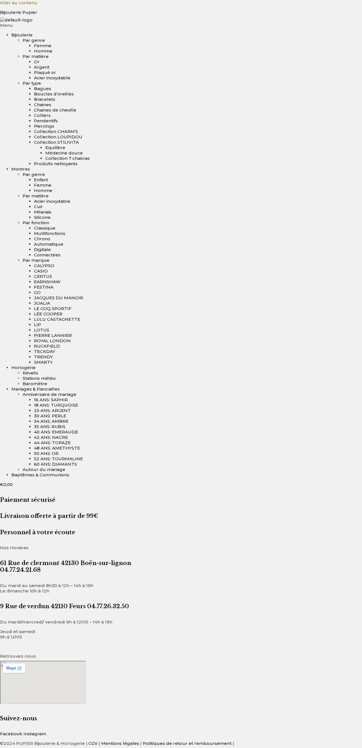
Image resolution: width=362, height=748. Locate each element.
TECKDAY (44, 351)
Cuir (38, 206)
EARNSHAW (47, 281)
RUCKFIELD (47, 346)
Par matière (36, 56)
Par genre (34, 40)
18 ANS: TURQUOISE (56, 405)
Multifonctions (49, 233)
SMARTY (43, 362)
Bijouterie (22, 35)
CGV (93, 743)
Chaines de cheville (55, 110)
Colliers (42, 115)
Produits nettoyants (55, 163)
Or (37, 61)
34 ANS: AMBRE (51, 421)
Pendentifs (46, 120)
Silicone (42, 217)
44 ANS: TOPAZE (52, 442)
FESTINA (43, 287)
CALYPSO (44, 265)
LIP (37, 324)
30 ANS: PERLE (50, 415)
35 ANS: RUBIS (49, 426)
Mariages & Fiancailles (35, 389)
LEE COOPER (48, 314)
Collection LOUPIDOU (58, 136)
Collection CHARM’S (56, 131)
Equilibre (55, 147)
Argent (41, 67)
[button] (181, 25)
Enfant (41, 179)
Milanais (42, 212)
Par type (32, 83)
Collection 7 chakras (67, 158)
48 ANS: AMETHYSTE (57, 448)
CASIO (41, 271)
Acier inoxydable (52, 77)
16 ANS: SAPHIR (51, 399)
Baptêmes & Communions (40, 474)
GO (37, 292)
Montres (20, 169)
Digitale (42, 249)
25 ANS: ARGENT (52, 410)
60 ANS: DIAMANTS (55, 464)
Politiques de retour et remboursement (187, 743)
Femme (42, 45)
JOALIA (42, 303)
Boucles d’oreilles (54, 94)
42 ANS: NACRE (51, 437)
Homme (43, 51)
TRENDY (43, 356)
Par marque (36, 260)
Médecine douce (64, 153)
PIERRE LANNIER (53, 335)
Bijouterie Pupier (18, 12)
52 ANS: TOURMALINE (58, 458)
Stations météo (39, 378)
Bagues (42, 88)
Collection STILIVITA (56, 142)
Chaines (42, 104)
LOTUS (41, 330)
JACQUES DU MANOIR (58, 297)
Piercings (44, 126)
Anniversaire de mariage (49, 394)
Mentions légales (120, 743)
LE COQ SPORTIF (53, 308)
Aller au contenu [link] (18, 2)
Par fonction (36, 222)
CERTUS (43, 276)
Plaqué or (45, 72)
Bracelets (44, 99)
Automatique (48, 244)
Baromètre (35, 383)
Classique (44, 228)
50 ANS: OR (46, 453)
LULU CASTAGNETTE (57, 319)
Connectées (47, 255)
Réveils (30, 373)
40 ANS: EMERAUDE (56, 432)
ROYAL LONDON (52, 340)
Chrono (42, 238)
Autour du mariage (44, 469)
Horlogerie (23, 367)
